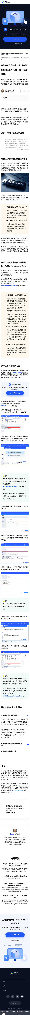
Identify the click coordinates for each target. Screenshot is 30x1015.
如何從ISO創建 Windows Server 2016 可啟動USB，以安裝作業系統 (15, 865)
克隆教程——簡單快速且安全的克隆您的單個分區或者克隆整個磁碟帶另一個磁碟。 (14, 54)
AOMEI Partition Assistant (9, 286)
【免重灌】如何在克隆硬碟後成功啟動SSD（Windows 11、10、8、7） (15, 877)
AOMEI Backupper (6, 406)
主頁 (2, 52)
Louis (9, 90)
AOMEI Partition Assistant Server (13, 696)
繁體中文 (14, 1003)
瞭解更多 (27, 1011)
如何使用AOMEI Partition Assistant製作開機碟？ (15, 896)
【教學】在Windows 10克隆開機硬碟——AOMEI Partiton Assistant (15, 884)
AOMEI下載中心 (17, 373)
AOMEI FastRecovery (17, 790)
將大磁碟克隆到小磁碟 (10, 486)
